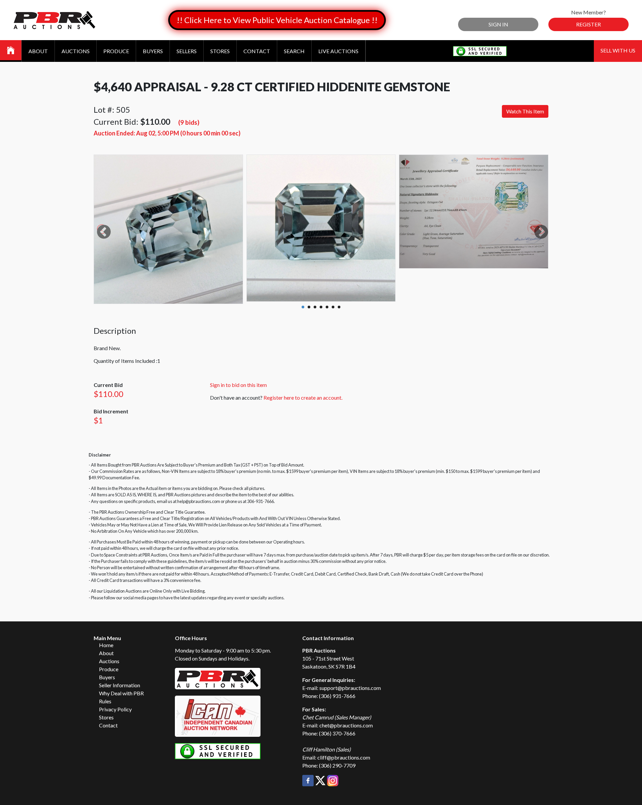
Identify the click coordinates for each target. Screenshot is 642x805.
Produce (116, 51)
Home (106, 645)
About (38, 51)
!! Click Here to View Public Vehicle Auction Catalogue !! (277, 20)
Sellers (187, 51)
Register (588, 24)
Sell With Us (618, 50)
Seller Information (119, 685)
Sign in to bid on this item (238, 385)
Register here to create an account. (302, 397)
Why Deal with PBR (121, 693)
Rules (105, 701)
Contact (256, 51)
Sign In (498, 24)
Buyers (153, 51)
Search (294, 51)
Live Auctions (338, 51)
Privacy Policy (115, 709)
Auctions (76, 51)
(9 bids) (188, 122)
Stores (220, 51)
